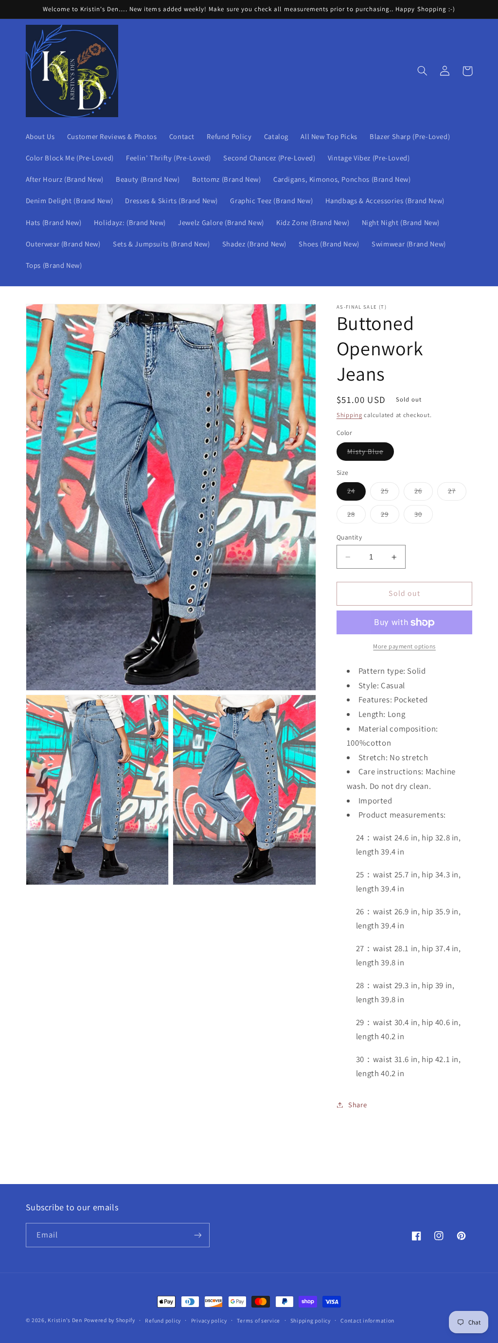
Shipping (349, 415)
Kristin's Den (65, 1320)
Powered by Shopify (109, 1320)
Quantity (349, 537)
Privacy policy (209, 1320)
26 (423, 493)
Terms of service (258, 1320)
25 (390, 493)
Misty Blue (370, 453)
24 (356, 493)
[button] (422, 71)
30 (423, 516)
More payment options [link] (404, 646)
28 (356, 516)
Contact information (367, 1320)
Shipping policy (310, 1320)
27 (457, 493)
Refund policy (163, 1320)
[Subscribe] (197, 1235)
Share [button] (357, 1104)
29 (390, 516)
